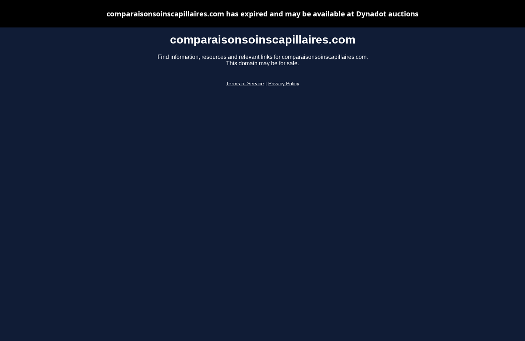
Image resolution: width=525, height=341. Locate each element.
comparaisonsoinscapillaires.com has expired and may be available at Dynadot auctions (262, 14)
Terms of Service (245, 83)
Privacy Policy (283, 83)
